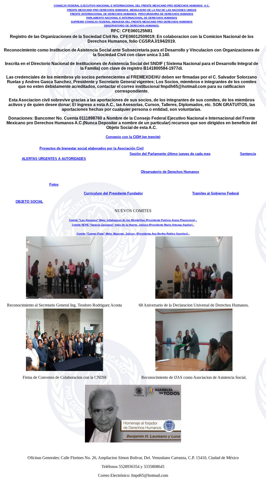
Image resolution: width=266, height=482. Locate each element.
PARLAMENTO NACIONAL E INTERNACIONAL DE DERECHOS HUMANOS (131, 17)
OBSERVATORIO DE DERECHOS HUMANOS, (131, 25)
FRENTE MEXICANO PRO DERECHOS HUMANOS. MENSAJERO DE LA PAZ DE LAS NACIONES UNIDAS (131, 10)
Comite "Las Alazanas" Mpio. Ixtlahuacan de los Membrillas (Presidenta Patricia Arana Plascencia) (132, 220)
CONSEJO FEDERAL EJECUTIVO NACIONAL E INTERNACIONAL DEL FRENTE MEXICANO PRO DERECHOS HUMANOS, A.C (131, 5)
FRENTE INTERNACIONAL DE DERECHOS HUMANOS (103, 13)
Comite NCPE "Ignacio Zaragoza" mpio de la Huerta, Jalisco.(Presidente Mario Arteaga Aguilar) (132, 224)
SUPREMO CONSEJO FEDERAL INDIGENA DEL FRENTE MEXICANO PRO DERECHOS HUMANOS (131, 21)
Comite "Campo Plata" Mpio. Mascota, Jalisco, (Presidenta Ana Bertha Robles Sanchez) (133, 233)
